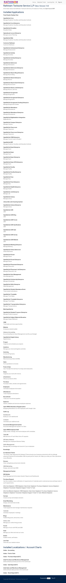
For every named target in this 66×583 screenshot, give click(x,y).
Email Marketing (8, 501)
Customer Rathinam (9, 43)
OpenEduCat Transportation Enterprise (14, 304)
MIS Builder (6, 474)
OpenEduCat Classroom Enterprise (13, 132)
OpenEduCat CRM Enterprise (11, 137)
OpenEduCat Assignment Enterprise (13, 97)
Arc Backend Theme (9, 452)
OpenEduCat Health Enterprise (12, 187)
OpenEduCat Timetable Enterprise (13, 299)
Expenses (6, 401)
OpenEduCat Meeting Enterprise (12, 244)
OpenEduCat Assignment (10, 92)
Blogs (5, 516)
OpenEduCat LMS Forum (10, 220)
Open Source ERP (50, 8)
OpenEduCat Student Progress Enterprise (15, 312)
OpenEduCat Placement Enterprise (13, 264)
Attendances (7, 391)
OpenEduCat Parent (9, 254)
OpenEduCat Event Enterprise (11, 147)
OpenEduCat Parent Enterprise (12, 259)
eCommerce (6, 377)
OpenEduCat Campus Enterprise (12, 122)
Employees (6, 386)
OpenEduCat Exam (8, 152)
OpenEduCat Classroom (10, 127)
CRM (4, 322)
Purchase (6, 382)
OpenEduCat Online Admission (12, 249)
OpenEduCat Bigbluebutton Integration (14, 117)
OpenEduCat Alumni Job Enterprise (13, 87)
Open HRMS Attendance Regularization (14, 406)
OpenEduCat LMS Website (10, 239)
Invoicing (6, 352)
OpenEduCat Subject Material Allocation (14, 317)
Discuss (5, 461)
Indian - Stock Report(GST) (11, 573)
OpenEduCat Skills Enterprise (11, 284)
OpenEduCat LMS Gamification (12, 225)
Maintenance (7, 506)
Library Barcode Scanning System (13, 202)
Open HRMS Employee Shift (11, 429)
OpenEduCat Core (8, 18)
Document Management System (12, 424)
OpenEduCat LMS (8, 210)
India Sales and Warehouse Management (15, 568)
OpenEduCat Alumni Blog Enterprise (13, 72)
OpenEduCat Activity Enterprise (12, 58)
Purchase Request (8, 479)
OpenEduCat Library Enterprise (12, 205)
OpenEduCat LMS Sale (9, 229)
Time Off (5, 434)
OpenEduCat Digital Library (11, 337)
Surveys (5, 496)
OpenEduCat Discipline (9, 28)
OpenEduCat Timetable (9, 294)
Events (5, 535)
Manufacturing (7, 357)
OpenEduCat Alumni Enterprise (12, 77)
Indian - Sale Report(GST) (10, 564)
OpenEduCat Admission (10, 63)
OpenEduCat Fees (8, 177)
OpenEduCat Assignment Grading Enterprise (16, 102)
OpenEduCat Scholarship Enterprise (13, 279)
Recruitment (6, 396)
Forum (5, 525)
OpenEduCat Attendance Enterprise (13, 112)
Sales (5, 362)
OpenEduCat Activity (9, 53)
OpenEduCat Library (9, 197)
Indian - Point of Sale (9, 553)
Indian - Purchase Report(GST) (12, 556)
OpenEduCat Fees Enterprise (11, 182)
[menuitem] (34, 2)
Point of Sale (7, 367)
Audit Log (6, 411)
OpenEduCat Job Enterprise (11, 192)
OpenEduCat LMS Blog (9, 215)
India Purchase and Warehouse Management (16, 559)
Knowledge (6, 449)
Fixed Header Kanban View (10, 15)
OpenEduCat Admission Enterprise (13, 68)
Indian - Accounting (8, 550)
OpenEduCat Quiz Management (12, 274)
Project (5, 342)
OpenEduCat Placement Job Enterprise (14, 269)
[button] (56, 2)
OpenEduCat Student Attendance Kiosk (14, 289)
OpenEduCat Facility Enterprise (12, 172)
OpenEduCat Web (8, 38)
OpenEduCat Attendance (10, 107)
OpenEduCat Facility (9, 167)
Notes (5, 372)
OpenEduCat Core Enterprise (11, 23)
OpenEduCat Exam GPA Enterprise (13, 162)
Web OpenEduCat (8, 309)
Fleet (4, 530)
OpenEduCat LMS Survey (10, 234)
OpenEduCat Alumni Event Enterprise (13, 82)
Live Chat (6, 540)
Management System (9, 471)
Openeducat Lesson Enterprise (12, 33)
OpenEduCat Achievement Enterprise (13, 48)
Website (5, 327)
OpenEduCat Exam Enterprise (11, 157)
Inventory (6, 347)
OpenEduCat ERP (8, 142)
